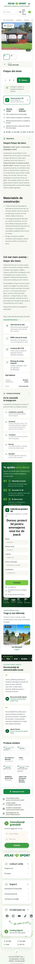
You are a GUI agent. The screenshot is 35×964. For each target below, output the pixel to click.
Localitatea (9, 569)
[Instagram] (13, 916)
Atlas (5, 316)
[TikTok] (25, 916)
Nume (7, 539)
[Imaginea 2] (13, 57)
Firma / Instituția (11, 562)
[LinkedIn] (31, 916)
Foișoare (26, 20)
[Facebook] (7, 916)
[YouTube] (19, 916)
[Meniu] (29, 3)
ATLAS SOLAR (20, 961)
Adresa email (9, 546)
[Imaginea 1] (6, 57)
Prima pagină (9, 20)
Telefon (8, 554)
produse (18, 20)
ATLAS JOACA (13, 959)
